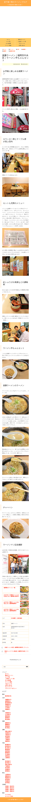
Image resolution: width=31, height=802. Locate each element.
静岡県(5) (7, 752)
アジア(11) (8, 794)
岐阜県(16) (8, 746)
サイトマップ (8, 686)
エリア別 (8, 41)
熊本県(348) (8, 696)
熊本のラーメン (21, 39)
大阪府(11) (8, 734)
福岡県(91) (8, 701)
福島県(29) (8, 776)
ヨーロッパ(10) (9, 796)
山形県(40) (8, 774)
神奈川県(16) (8, 764)
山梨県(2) (7, 757)
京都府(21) (8, 733)
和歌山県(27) (8, 731)
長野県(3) (7, 756)
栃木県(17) (8, 762)
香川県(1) (7, 727)
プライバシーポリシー (11, 688)
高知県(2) (7, 726)
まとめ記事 (8, 43)
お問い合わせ (22, 45)
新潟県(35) (8, 744)
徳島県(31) (8, 723)
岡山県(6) (7, 719)
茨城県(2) (7, 769)
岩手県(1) (7, 782)
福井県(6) (7, 751)
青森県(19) (8, 777)
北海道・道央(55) (9, 786)
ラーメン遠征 (8, 45)
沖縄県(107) (8, 699)
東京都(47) (8, 761)
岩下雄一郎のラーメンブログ (15, 2)
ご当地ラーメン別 (22, 41)
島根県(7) (7, 717)
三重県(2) (7, 739)
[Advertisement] (15, 22)
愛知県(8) (7, 749)
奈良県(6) (7, 736)
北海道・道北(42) (9, 787)
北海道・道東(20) (9, 789)
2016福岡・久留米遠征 (16, 618)
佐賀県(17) (8, 706)
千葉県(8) (7, 766)
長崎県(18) (8, 704)
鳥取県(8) (7, 716)
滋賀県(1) (7, 741)
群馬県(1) (7, 771)
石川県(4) (7, 754)
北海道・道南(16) (9, 791)
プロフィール (22, 43)
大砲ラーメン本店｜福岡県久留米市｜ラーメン (17, 647)
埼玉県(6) (7, 767)
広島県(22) (8, 712)
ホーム (8, 39)
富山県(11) (8, 747)
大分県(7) (7, 707)
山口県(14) (8, 714)
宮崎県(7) (7, 709)
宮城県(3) (7, 781)
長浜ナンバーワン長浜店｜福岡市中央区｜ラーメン (17, 652)
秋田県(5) (7, 779)
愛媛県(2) (7, 724)
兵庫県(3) (7, 737)
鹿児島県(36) (8, 702)
